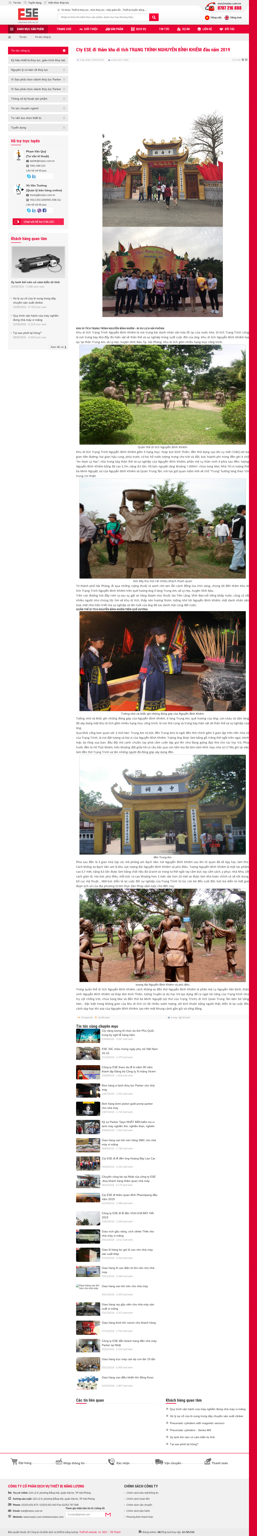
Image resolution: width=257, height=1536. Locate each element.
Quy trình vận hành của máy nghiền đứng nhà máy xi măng (208, 1409)
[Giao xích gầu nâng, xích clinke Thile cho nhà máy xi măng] (88, 1238)
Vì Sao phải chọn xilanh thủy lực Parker (36, 79)
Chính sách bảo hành (138, 1511)
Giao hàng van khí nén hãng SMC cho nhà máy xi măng (129, 1142)
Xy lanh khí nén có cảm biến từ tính (35, 282)
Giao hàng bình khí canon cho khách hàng (129, 1322)
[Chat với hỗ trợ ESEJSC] (38, 221)
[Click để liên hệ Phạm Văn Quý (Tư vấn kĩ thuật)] (34, 176)
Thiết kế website (88, 1532)
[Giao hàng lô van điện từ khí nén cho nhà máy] (88, 1271)
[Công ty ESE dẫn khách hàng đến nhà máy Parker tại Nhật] (88, 1345)
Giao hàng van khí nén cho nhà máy (125, 1286)
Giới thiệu (91, 29)
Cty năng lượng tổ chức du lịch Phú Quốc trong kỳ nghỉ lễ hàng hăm (128, 1032)
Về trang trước (87, 1017)
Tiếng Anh (236, 17)
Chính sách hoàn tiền (138, 1498)
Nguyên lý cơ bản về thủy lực (29, 69)
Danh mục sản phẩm (30, 29)
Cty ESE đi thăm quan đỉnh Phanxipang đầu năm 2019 (129, 1197)
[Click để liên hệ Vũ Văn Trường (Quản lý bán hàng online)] (34, 210)
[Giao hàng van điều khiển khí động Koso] (88, 1383)
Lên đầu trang (103, 1017)
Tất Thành (115, 1532)
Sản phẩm (116, 29)
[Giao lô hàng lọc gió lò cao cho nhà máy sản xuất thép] (88, 1257)
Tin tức (17, 2)
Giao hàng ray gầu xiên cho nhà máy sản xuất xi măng (128, 1306)
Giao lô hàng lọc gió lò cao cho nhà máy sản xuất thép (127, 1251)
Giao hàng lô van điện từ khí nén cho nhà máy (128, 1270)
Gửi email (186, 1017)
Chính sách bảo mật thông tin (142, 1492)
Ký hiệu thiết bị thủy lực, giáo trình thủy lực (38, 60)
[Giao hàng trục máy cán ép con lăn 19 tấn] (88, 1366)
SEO (104, 1532)
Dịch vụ (141, 29)
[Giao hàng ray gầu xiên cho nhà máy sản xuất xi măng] (88, 1309)
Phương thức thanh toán (139, 1517)
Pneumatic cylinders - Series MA (190, 1430)
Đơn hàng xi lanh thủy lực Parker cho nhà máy (128, 1087)
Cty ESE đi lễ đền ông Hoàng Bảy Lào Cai (128, 1158)
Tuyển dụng (34, 2)
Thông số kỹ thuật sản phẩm (29, 98)
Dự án (186, 29)
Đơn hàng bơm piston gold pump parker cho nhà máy (127, 1105)
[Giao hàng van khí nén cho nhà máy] (88, 1287)
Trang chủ (64, 29)
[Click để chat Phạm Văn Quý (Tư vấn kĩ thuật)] (29, 176)
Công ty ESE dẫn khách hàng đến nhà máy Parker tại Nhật (129, 1343)
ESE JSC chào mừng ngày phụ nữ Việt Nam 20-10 (130, 1051)
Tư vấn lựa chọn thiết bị (26, 118)
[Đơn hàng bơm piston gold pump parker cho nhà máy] (88, 1111)
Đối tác (230, 29)
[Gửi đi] (108, 1515)
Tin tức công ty (43, 37)
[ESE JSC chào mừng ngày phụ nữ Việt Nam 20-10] (88, 1053)
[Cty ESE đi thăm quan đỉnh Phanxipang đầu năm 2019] (88, 1197)
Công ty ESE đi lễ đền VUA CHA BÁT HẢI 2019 (128, 1215)
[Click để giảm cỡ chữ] (243, 60)
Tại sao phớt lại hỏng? (27, 332)
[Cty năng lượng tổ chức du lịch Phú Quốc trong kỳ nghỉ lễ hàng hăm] (88, 1037)
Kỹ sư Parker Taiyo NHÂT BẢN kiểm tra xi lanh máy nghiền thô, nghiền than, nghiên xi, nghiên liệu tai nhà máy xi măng (128, 1124)
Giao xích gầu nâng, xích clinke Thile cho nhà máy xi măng (128, 1233)
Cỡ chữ (236, 60)
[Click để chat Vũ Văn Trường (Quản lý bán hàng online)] (29, 210)
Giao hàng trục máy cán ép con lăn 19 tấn (128, 1359)
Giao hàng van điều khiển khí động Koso (127, 1377)
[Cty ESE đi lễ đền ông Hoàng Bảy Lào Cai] (88, 1165)
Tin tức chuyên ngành (25, 108)
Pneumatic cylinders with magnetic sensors (197, 1423)
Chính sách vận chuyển (139, 1505)
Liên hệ (207, 29)
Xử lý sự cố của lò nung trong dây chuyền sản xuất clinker (206, 1416)
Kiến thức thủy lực (58, 2)
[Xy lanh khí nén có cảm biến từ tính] (38, 276)
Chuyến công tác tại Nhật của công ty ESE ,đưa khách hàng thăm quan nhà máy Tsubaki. (129, 1179)
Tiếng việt (215, 17)
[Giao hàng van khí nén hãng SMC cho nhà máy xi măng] (88, 1147)
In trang (174, 1017)
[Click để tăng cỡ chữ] (246, 60)
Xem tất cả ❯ (58, 347)
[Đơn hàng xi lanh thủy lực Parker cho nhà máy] (88, 1092)
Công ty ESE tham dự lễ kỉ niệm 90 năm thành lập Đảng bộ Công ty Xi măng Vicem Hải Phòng (129, 1070)
